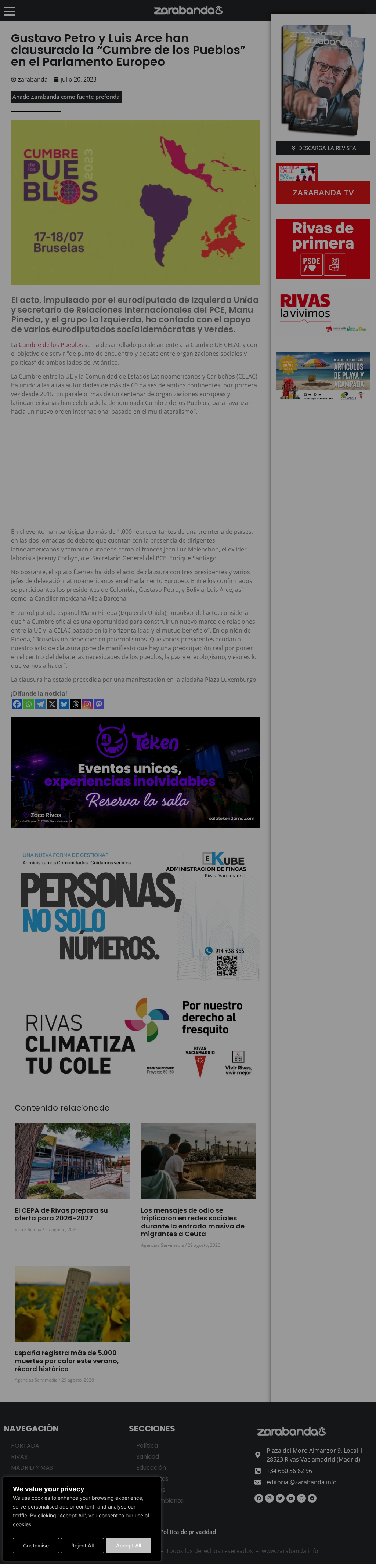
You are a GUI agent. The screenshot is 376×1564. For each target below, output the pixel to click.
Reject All (82, 1545)
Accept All (128, 1545)
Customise (36, 1545)
